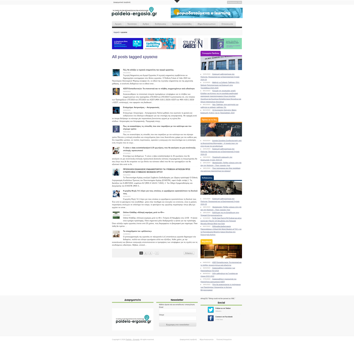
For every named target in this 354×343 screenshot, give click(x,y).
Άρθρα (146, 24)
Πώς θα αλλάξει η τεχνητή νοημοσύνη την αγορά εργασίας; (148, 70)
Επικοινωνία (227, 24)
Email (161, 307)
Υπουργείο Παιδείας (210, 53)
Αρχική (118, 24)
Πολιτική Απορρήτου (224, 340)
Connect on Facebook (224, 317)
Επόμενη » (189, 253)
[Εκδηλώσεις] (221, 188)
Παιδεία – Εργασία (132, 340)
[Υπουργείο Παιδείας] (221, 63)
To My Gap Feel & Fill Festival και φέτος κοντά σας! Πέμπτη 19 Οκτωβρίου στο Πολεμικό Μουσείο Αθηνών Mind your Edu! (221, 221)
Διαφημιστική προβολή (121, 2)
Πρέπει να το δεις (209, 120)
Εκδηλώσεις (160, 24)
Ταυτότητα (132, 24)
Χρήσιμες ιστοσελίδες (182, 24)
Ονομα (161, 315)
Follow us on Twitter (223, 308)
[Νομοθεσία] (221, 251)
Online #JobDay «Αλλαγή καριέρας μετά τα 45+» (143, 212)
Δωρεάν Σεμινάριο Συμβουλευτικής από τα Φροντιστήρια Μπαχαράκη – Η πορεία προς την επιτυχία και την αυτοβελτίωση (221, 143)
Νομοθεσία (206, 242)
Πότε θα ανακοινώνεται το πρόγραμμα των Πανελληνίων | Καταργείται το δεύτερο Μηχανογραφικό (221, 287)
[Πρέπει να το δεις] (221, 129)
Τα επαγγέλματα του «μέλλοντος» (137, 231)
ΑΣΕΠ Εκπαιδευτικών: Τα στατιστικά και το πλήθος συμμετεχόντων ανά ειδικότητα (159, 89)
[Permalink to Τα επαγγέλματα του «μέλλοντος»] (116, 234)
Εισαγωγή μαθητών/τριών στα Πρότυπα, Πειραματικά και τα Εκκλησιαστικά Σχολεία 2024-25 (220, 77)
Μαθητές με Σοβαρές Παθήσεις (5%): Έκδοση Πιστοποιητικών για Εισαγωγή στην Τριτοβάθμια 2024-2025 (220, 85)
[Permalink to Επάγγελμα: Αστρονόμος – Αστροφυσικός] (116, 110)
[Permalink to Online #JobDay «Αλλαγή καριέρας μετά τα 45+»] (116, 215)
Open (177, 1)
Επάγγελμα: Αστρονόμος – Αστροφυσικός (141, 107)
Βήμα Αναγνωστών (207, 24)
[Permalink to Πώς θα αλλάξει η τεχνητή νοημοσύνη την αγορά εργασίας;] (116, 72)
